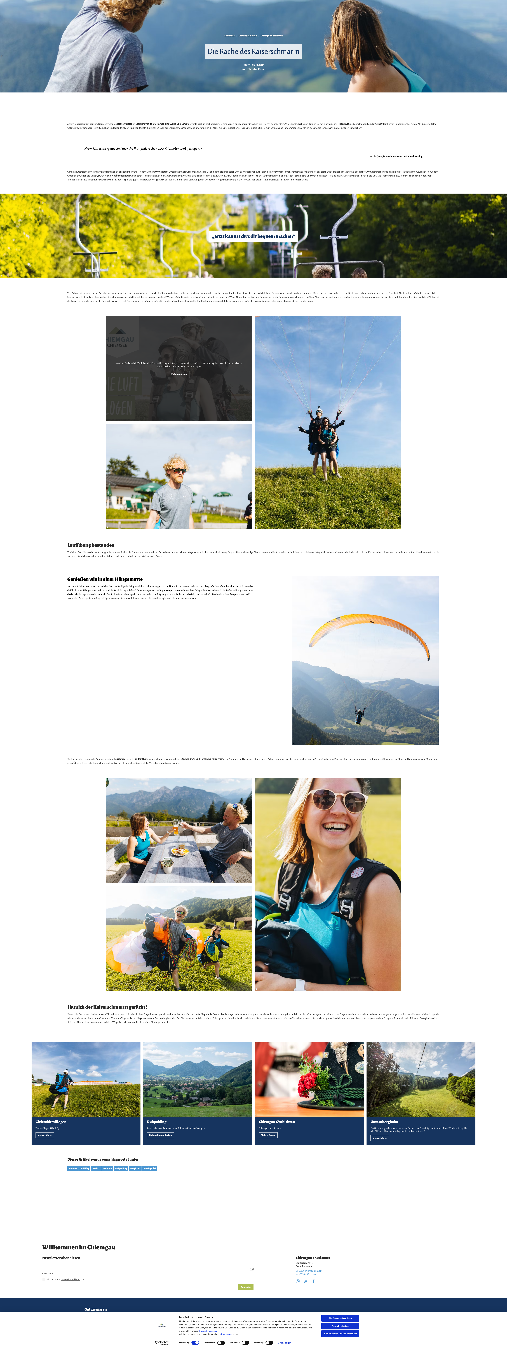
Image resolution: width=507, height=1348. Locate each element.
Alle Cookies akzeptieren (340, 1318)
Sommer (73, 1168)
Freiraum (89, 759)
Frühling (85, 1168)
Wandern (107, 1168)
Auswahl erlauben (340, 1326)
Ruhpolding (121, 1168)
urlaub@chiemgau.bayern (309, 1271)
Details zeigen (284, 1343)
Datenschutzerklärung (209, 1331)
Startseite (229, 36)
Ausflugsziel (150, 1168)
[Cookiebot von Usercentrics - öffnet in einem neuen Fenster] (161, 1343)
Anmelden (246, 1287)
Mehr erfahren (86, 1093)
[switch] (221, 1343)
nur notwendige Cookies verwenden (340, 1334)
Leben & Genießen (248, 36)
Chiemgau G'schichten (272, 36)
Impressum (226, 1334)
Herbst (95, 1168)
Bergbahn (135, 1168)
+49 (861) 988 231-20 (306, 1274)
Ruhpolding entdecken (197, 1093)
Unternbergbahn (230, 128)
